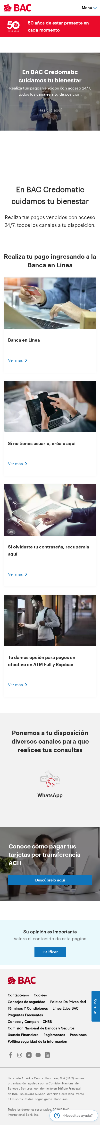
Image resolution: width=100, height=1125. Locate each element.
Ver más (15, 360)
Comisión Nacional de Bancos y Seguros (41, 1028)
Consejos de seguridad (26, 1002)
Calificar (50, 951)
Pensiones (78, 1035)
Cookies (40, 995)
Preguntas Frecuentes (25, 1015)
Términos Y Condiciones (28, 1008)
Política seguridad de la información (37, 1041)
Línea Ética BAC (65, 1008)
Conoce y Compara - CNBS (30, 1021)
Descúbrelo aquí (50, 880)
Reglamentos (54, 1035)
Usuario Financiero (23, 1035)
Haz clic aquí (50, 110)
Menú (87, 7)
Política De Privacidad (68, 1002)
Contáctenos (18, 995)
